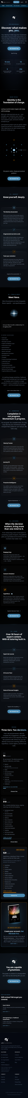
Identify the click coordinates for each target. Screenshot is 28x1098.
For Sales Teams (4, 1057)
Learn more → (14, 943)
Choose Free (14, 791)
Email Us (3, 1077)
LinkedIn (3, 1079)
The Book (17, 1079)
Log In (22, 2)
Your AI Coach (17, 5)
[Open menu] (26, 2)
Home (3, 5)
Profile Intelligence (5, 1064)
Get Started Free (14, 48)
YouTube (3, 1082)
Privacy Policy (18, 1082)
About (16, 1077)
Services (3, 1062)
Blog (16, 1062)
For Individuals (4, 1055)
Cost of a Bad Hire (19, 1057)
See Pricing (14, 53)
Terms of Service (18, 1084)
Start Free (16, 2)
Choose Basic (14, 841)
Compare (17, 1055)
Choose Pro (14, 895)
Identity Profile (9, 5)
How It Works (18, 1060)
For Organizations (5, 1060)
